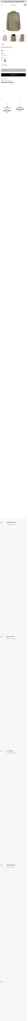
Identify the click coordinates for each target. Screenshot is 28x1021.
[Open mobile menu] (1, 5)
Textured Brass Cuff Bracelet (7, 108)
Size (2, 53)
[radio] (2, 55)
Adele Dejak (7, 111)
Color (2, 58)
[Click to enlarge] (4, 30)
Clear (3, 62)
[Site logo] (13, 5)
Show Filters (13, 70)
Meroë (2, 44)
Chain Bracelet (20, 107)
